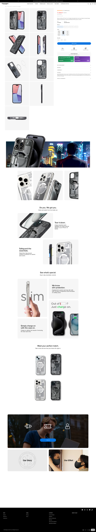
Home (6, 6)
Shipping (50, 516)
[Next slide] (77, 1)
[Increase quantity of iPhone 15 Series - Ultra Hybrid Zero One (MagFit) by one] (65, 40)
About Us (4, 516)
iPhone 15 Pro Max (60, 26)
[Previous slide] (18, 1)
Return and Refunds (52, 518)
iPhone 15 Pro (66, 26)
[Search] (88, 4)
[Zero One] (63, 33)
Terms (27, 516)
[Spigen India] (5, 3)
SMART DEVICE (30, 3)
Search (4, 514)
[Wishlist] (93, 4)
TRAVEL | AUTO (50, 3)
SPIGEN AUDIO (43, 3)
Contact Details (51, 514)
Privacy (27, 514)
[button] (95, 4)
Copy (72, 60)
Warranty (50, 519)
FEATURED (57, 3)
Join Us (48, 440)
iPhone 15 (76, 26)
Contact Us (5, 518)
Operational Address (52, 523)
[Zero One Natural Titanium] (59, 32)
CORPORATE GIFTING (65, 3)
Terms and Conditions (53, 521)
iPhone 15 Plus (71, 26)
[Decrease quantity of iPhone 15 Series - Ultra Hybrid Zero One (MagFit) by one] (58, 40)
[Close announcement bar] (95, 1)
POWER (36, 3)
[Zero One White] (67, 32)
